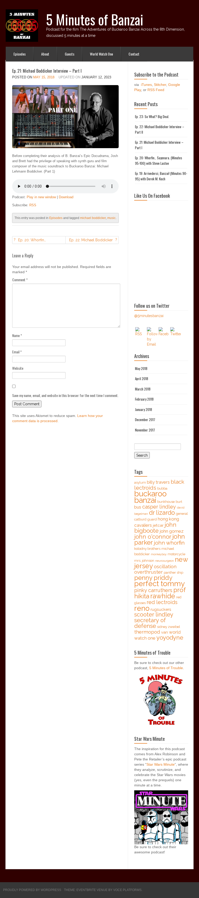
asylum (140, 482)
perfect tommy (159, 583)
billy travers (158, 482)
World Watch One (101, 54)
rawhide (162, 596)
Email (17, 351)
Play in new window (41, 197)
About (45, 54)
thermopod (147, 632)
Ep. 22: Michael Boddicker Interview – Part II (91, 241)
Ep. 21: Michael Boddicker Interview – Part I (47, 71)
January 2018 (143, 409)
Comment (20, 279)
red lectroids (162, 602)
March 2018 (143, 389)
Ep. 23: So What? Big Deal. (152, 116)
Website (17, 368)
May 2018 (141, 368)
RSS (32, 205)
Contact (134, 54)
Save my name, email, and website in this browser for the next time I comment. (65, 395)
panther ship (173, 572)
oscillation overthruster (155, 569)
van (164, 632)
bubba (162, 488)
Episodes (19, 54)
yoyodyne (170, 637)
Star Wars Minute (160, 764)
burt (179, 502)
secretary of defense (150, 623)
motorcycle (176, 554)
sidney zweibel (168, 627)
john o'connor (152, 536)
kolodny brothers (147, 549)
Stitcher (160, 85)
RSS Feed (155, 90)
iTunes (146, 85)
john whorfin (169, 543)
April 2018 (141, 378)
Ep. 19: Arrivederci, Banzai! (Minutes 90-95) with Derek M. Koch (161, 176)
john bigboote (155, 527)
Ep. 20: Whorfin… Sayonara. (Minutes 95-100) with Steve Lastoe (37, 241)
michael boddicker (93, 218)
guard (152, 519)
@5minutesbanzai (149, 316)
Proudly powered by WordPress (32, 890)
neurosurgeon (164, 560)
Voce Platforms (127, 890)
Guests (69, 54)
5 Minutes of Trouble (166, 668)
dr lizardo (162, 512)
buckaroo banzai (150, 497)
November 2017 (145, 430)
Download (66, 197)
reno (142, 608)
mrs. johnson (144, 561)
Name (17, 335)
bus (137, 507)
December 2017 (145, 419)
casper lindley (159, 507)
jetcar (158, 525)
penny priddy (153, 577)
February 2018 (144, 399)
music (111, 218)
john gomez (171, 531)
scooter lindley (153, 614)
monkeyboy (159, 554)
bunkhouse (166, 502)
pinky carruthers (153, 590)
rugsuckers (161, 609)
